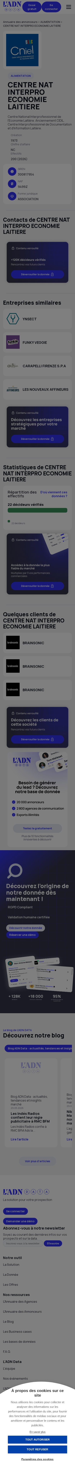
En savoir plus (38, 1432)
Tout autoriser (37, 1439)
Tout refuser (37, 1449)
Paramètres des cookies (37, 1459)
